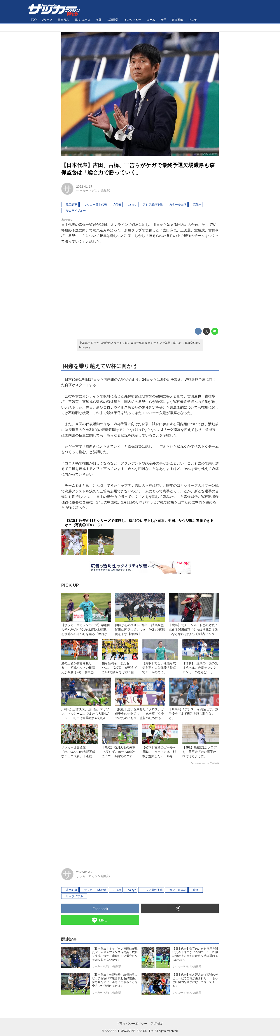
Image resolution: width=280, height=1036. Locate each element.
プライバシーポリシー (132, 1023)
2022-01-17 (84, 186)
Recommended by (200, 763)
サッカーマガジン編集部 (93, 190)
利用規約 (157, 1023)
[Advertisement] (140, 286)
